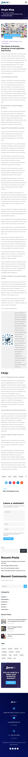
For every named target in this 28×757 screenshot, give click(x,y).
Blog (6, 12)
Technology (8, 37)
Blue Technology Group (15, 41)
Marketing (4, 602)
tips (15, 658)
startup (15, 476)
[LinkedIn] (18, 482)
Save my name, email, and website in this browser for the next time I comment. (13, 534)
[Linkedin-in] (15, 749)
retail (9, 476)
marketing (4, 652)
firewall (16, 648)
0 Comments (5, 43)
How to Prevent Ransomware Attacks (10, 568)
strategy (21, 476)
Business (11, 12)
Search (3, 548)
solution (21, 655)
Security (3, 604)
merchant (11, 652)
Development (16, 35)
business (4, 476)
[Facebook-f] (13, 749)
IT (21, 648)
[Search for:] (14, 586)
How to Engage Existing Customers (9, 565)
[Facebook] (10, 482)
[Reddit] (21, 482)
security (15, 655)
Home (2, 12)
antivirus (4, 648)
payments (4, 655)
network (18, 652)
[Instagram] (18, 749)
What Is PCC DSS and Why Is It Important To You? (13, 570)
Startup (3, 607)
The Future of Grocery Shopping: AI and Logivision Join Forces (13, 562)
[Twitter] (6, 482)
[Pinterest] (14, 482)
